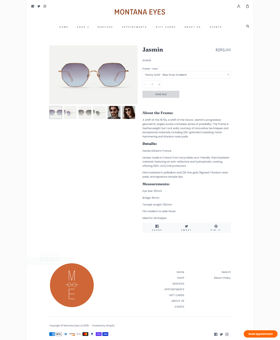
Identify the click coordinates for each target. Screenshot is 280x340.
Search (226, 272)
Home (63, 27)
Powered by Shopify (103, 325)
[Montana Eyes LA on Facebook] (215, 334)
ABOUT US (193, 27)
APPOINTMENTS (134, 27)
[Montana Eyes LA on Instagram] (226, 334)
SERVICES (105, 27)
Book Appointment (261, 334)
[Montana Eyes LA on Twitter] (221, 334)
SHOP (82, 27)
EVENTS (216, 27)
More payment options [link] (205, 102)
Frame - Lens (150, 68)
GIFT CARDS (166, 27)
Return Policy (222, 278)
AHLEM (146, 60)
